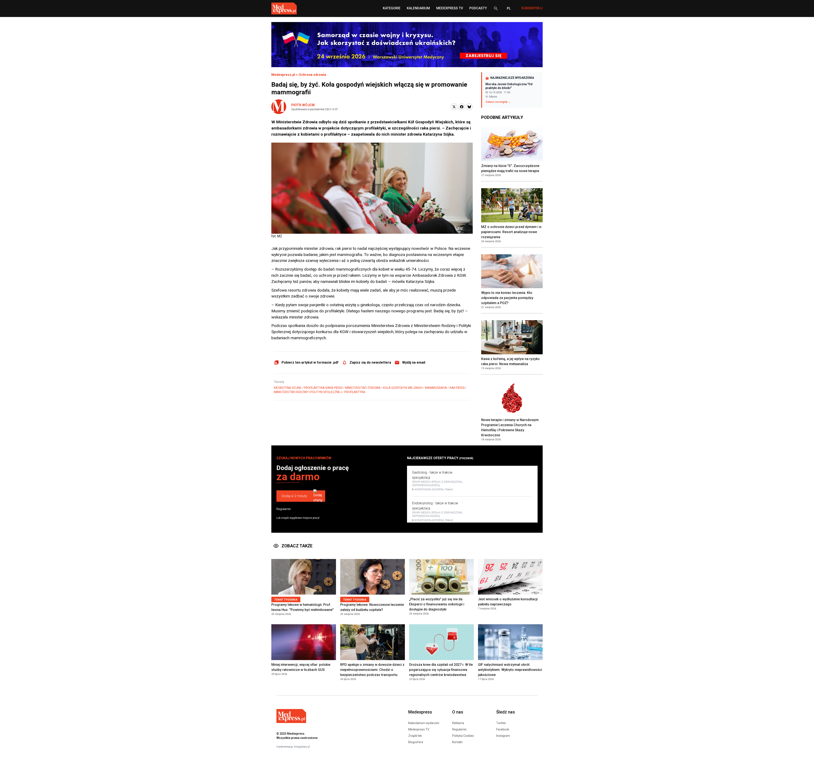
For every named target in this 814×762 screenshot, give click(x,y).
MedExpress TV (449, 8)
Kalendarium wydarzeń (423, 723)
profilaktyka (354, 392)
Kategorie (391, 8)
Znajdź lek (415, 735)
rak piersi (457, 387)
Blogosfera (415, 742)
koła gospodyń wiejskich (402, 387)
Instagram (503, 735)
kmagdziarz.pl (302, 746)
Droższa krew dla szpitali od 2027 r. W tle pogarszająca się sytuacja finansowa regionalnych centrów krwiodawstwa (441, 670)
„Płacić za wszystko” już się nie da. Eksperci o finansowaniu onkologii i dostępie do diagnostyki (436, 604)
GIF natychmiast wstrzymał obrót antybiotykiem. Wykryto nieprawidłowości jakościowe (510, 670)
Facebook (502, 729)
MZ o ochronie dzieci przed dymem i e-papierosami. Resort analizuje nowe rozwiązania (511, 232)
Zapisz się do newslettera (370, 362)
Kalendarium (418, 8)
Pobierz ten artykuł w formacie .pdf (310, 362)
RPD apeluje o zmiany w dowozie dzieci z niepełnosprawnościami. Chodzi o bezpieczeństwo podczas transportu (372, 670)
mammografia (436, 387)
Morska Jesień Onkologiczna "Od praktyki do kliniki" (508, 86)
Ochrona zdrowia (312, 75)
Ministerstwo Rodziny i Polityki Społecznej (308, 392)
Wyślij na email (413, 362)
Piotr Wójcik (303, 105)
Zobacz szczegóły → (498, 101)
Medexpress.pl (283, 75)
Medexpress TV (418, 729)
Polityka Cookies (463, 735)
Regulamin (283, 509)
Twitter (501, 723)
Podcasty (478, 8)
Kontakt (457, 742)
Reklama (458, 723)
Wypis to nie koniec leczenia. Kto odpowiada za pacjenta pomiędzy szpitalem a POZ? (507, 298)
